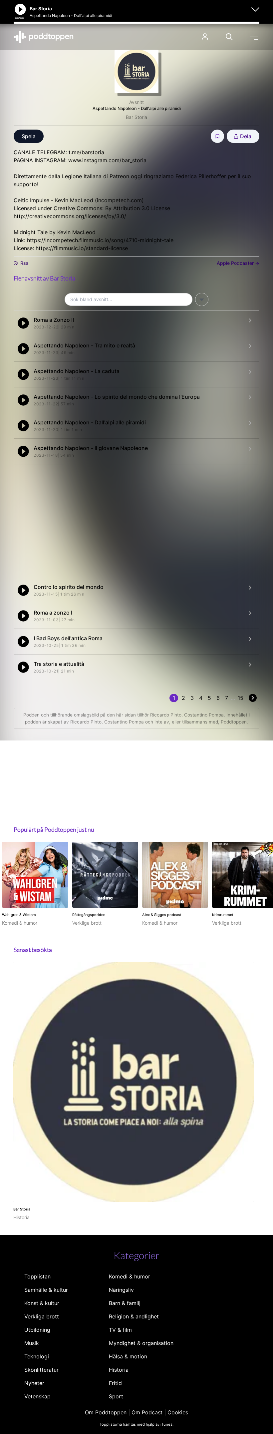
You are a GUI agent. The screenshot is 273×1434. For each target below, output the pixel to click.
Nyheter (34, 1383)
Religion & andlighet (134, 1316)
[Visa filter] (201, 299)
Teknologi (36, 1356)
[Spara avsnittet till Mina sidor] (217, 136)
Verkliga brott (41, 1316)
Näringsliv (121, 1289)
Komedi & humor (129, 1276)
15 (240, 698)
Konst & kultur (41, 1303)
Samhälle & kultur (46, 1289)
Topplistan (37, 1276)
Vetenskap (37, 1396)
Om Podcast (147, 1412)
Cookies (177, 1412)
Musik (31, 1343)
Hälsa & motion (128, 1356)
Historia (119, 1369)
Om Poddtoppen (106, 1412)
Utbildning (37, 1329)
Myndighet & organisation (141, 1343)
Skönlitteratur (41, 1369)
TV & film (120, 1329)
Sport (116, 1396)
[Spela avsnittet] (23, 323)
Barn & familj (124, 1303)
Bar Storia (136, 117)
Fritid (115, 1383)
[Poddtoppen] (44, 37)
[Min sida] (204, 36)
